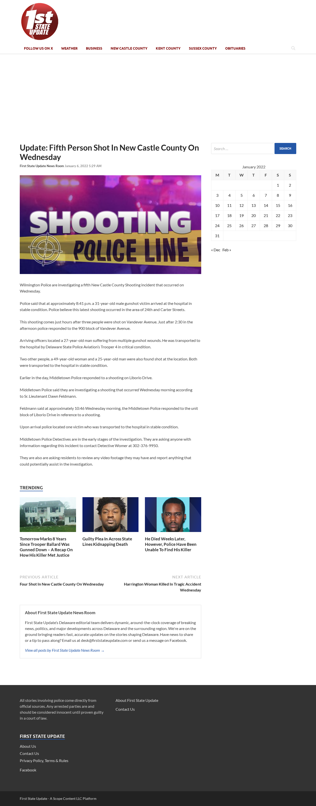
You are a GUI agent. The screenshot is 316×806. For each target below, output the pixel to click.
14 (266, 205)
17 (217, 215)
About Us (28, 746)
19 (241, 215)
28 (266, 225)
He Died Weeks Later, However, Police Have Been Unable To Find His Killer (171, 544)
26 (241, 225)
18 (229, 215)
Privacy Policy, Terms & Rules (44, 760)
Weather (69, 48)
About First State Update (137, 700)
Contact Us (29, 753)
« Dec (215, 249)
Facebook (28, 769)
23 (290, 215)
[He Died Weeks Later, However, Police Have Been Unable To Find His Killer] (173, 533)
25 (229, 225)
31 (217, 235)
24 (217, 225)
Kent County (168, 48)
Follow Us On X (38, 48)
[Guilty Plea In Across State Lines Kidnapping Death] (110, 533)
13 (253, 205)
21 (266, 215)
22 (278, 215)
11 (229, 205)
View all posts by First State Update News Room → (65, 650)
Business (94, 48)
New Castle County (129, 48)
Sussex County (203, 48)
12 (241, 205)
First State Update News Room (42, 166)
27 (253, 225)
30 (290, 225)
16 (290, 205)
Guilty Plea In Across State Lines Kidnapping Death (107, 541)
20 (253, 215)
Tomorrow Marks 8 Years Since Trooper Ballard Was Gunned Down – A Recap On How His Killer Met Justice (46, 547)
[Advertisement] (158, 98)
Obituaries (235, 48)
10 (217, 205)
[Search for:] (253, 148)
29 (278, 225)
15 (278, 205)
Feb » (226, 249)
